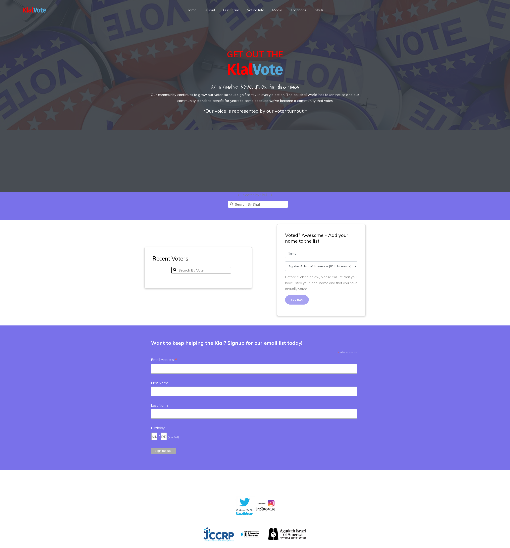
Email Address (164, 360)
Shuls (319, 10)
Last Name (160, 405)
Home (191, 10)
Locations (298, 10)
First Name (160, 383)
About (210, 10)
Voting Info (255, 10)
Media (277, 10)
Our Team (231, 10)
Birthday (158, 428)
